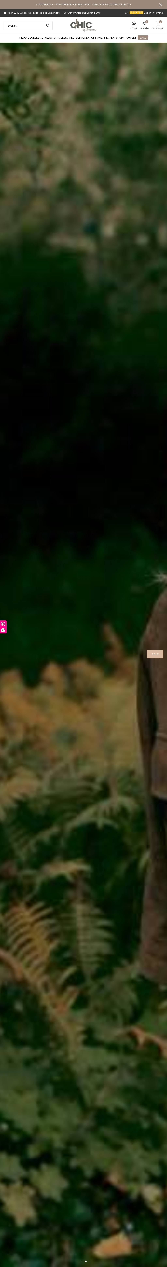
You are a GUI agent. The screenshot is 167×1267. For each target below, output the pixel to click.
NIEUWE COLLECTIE (31, 37)
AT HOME (96, 37)
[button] (81, 1261)
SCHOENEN (82, 37)
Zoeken (48, 26)
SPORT (120, 37)
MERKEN (109, 37)
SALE (143, 37)
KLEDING (50, 37)
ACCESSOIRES (65, 37)
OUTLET (131, 37)
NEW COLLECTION (147, 654)
